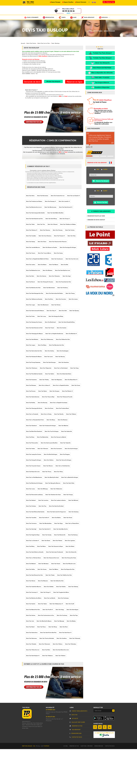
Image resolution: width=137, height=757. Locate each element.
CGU (34, 746)
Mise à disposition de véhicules (102, 72)
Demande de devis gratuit (96, 220)
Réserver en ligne (74, 81)
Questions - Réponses (87, 746)
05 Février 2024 (50, 709)
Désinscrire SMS (76, 733)
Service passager (109, 31)
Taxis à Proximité (32, 17)
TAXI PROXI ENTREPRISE (101, 67)
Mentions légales (27, 746)
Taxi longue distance (102, 82)
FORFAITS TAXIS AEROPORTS (102, 211)
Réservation (49, 17)
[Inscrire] (113, 710)
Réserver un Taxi (77, 726)
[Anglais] (95, 2)
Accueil (89, 31)
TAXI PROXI (46, 746)
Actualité (75, 718)
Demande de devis (32, 81)
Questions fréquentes (101, 87)
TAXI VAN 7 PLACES (101, 77)
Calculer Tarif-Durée (78, 722)
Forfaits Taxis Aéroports (53, 81)
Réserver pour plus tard (96, 216)
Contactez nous (76, 737)
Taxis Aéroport (88, 17)
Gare (74, 17)
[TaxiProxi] (27, 718)
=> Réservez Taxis (109, 2)
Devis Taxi (74, 714)
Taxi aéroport (76, 729)
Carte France (98, 31)
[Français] (93, 2)
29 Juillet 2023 (50, 716)
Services (104, 17)
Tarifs (63, 17)
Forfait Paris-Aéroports (79, 711)
